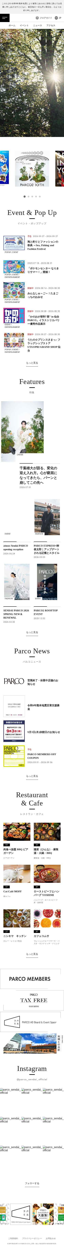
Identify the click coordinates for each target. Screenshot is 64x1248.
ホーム (12, 25)
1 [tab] (25, 197)
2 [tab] (28, 196)
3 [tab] (32, 196)
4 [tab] (36, 196)
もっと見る (32, 362)
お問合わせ (51, 1238)
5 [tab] (40, 196)
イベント (24, 25)
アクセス (50, 25)
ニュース (37, 25)
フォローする (32, 1183)
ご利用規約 (13, 1238)
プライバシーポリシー (32, 1238)
